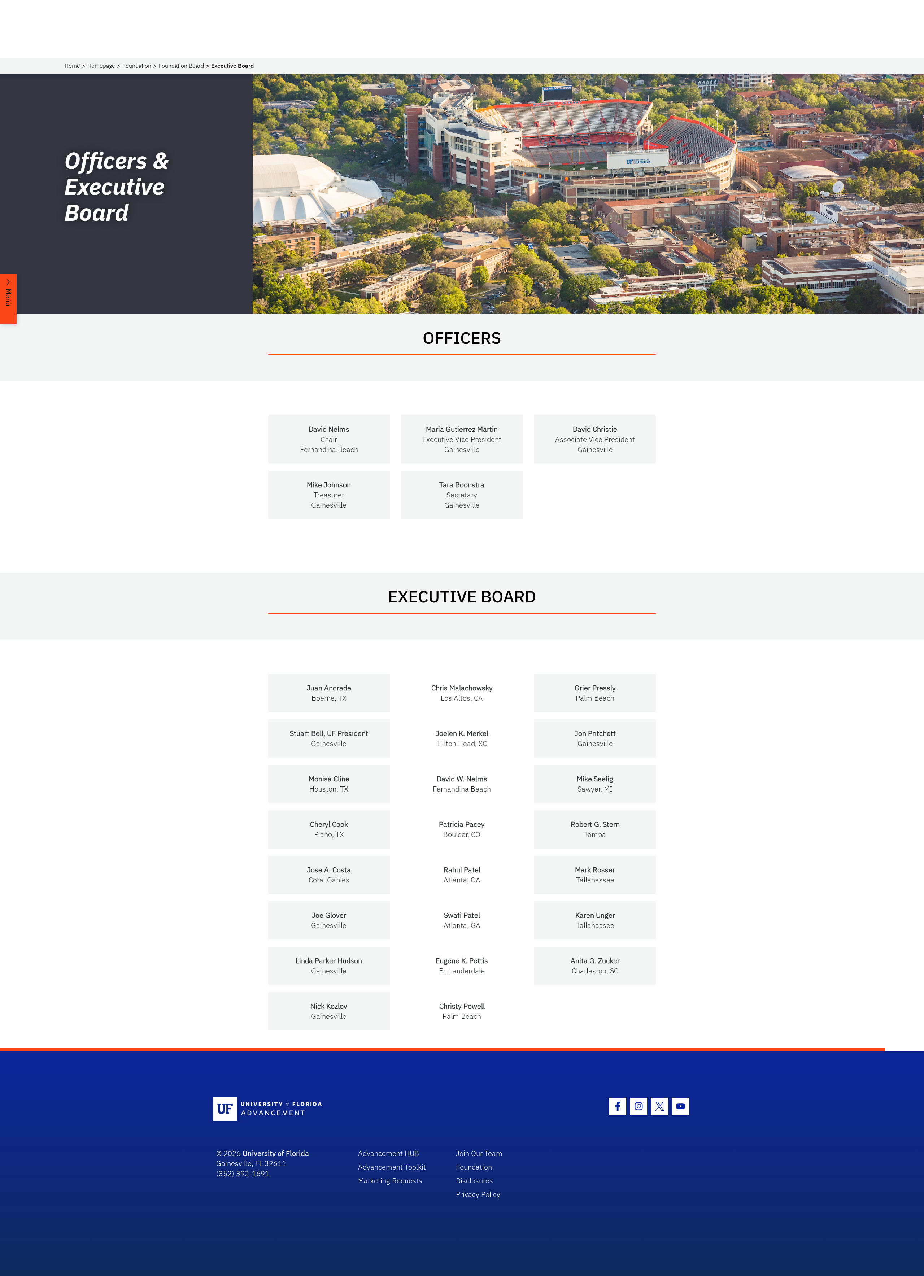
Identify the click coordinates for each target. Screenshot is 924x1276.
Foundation (136, 65)
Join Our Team (479, 1153)
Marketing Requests (390, 1180)
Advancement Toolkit (392, 1167)
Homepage (101, 65)
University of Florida (276, 1153)
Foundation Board (181, 65)
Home (72, 65)
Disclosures (474, 1180)
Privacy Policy (478, 1194)
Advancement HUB (388, 1153)
